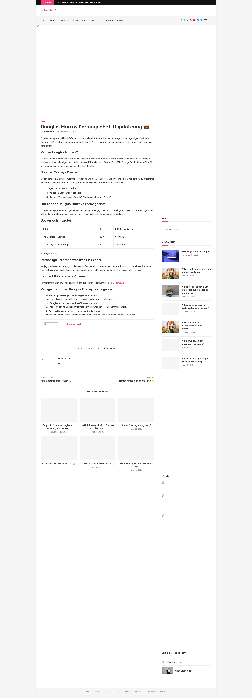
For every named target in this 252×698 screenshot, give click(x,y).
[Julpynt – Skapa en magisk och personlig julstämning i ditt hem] (59, 410)
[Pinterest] (191, 20)
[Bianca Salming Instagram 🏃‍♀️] (136, 410)
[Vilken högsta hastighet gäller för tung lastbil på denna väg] (170, 291)
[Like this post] (101, 348)
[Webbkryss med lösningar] (170, 256)
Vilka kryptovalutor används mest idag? (193, 342)
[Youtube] (194, 20)
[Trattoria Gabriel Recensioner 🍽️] (98, 448)
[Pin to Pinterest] (111, 348)
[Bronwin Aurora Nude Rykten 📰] (59, 448)
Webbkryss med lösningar (196, 251)
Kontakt (121, 20)
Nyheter (96, 20)
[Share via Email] (114, 348)
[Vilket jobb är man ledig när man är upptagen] (170, 273)
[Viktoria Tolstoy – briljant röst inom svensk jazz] (170, 363)
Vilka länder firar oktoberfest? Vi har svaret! (193, 325)
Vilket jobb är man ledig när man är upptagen (196, 271)
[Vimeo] (201, 20)
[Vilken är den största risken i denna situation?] (170, 309)
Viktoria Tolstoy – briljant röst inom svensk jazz (196, 360)
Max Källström (175, 662)
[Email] (198, 20)
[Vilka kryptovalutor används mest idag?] (170, 345)
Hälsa (75, 20)
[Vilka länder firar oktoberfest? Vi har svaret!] (170, 327)
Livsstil (64, 20)
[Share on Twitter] (107, 348)
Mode (84, 20)
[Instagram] (187, 20)
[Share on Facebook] (104, 348)
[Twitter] (184, 20)
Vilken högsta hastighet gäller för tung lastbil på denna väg (195, 290)
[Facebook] (181, 20)
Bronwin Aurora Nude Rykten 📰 (58, 463)
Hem (43, 20)
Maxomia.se (118, 283)
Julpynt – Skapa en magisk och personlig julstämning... (85, 2)
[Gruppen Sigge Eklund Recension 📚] (136, 448)
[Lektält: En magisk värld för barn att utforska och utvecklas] (98, 410)
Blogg (52, 20)
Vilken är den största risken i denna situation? (195, 306)
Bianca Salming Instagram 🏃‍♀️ (136, 425)
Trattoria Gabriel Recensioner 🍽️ (97, 463)
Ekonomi (109, 20)
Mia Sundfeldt (48, 132)
